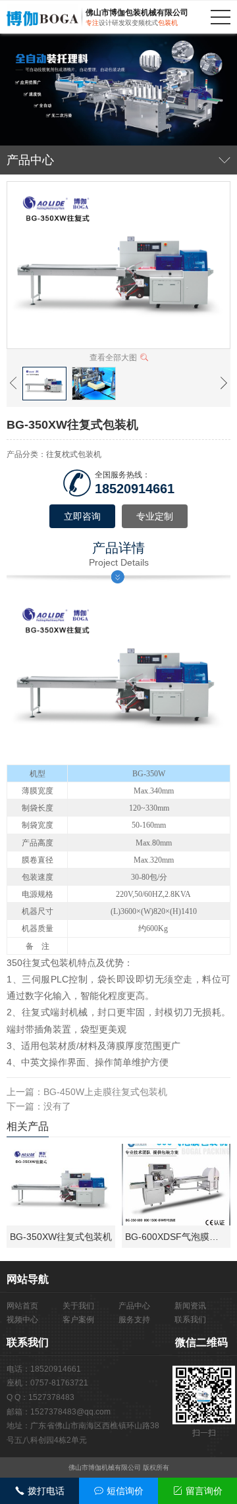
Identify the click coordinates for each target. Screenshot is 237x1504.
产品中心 (134, 1305)
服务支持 (134, 1319)
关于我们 (78, 1305)
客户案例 (78, 1319)
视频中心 (22, 1319)
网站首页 (22, 1305)
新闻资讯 (190, 1305)
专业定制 (154, 516)
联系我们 (190, 1319)
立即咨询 (82, 516)
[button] (13, 383)
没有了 (57, 1106)
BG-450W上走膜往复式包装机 (105, 1092)
